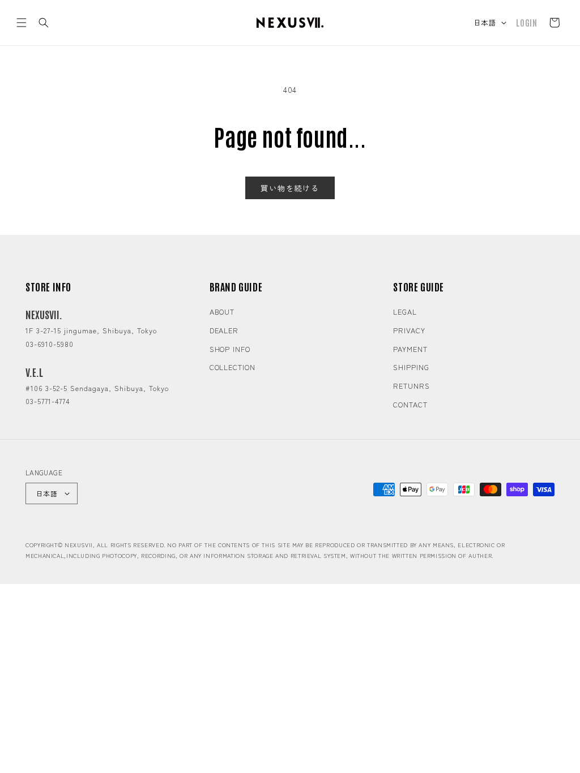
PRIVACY (409, 330)
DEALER (224, 330)
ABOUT (222, 311)
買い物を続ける (290, 188)
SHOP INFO (230, 348)
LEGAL (405, 311)
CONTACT (410, 404)
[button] (21, 22)
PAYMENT (410, 348)
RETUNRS (411, 385)
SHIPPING (411, 367)
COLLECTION (232, 367)
